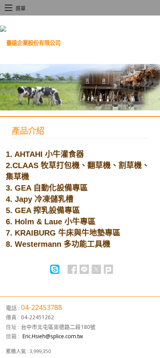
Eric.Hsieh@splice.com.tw (53, 336)
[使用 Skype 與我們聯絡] (54, 271)
